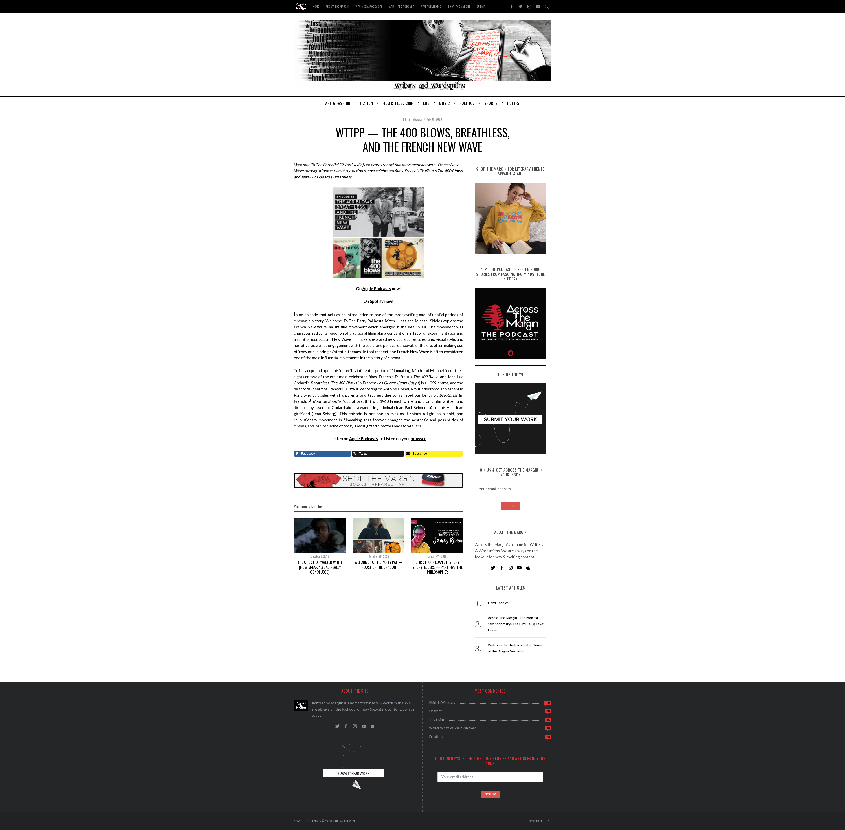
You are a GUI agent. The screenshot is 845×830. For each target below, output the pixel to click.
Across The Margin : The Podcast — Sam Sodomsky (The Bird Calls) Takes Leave (516, 624)
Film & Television (412, 119)
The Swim (436, 719)
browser (418, 438)
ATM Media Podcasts (369, 6)
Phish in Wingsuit (442, 702)
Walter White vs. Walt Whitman (452, 728)
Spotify (377, 301)
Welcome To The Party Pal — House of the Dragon (379, 564)
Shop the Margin (459, 6)
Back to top (536, 821)
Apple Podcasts (376, 288)
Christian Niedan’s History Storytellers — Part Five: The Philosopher (437, 567)
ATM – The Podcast (401, 6)
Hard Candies (498, 603)
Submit (481, 6)
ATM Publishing (431, 6)
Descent (435, 711)
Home (316, 6)
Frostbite (436, 736)
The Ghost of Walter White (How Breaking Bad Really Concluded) (320, 567)
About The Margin (337, 6)
